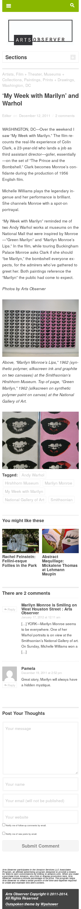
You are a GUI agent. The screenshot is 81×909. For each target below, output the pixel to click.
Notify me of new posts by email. (21, 833)
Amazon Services (45, 869)
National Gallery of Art (24, 499)
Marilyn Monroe (58, 483)
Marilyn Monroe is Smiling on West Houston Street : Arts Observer (49, 608)
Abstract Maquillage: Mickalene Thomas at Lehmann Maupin (60, 565)
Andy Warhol (33, 475)
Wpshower (49, 904)
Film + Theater (29, 74)
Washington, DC (16, 85)
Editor (6, 115)
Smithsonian (62, 499)
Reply (11, 609)
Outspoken (14, 904)
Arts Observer (17, 893)
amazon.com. (54, 873)
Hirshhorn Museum (21, 483)
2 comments (65, 115)
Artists (8, 74)
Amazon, (24, 876)
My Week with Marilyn (24, 491)
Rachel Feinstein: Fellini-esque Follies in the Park (19, 561)
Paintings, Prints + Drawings (49, 79)
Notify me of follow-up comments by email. (26, 825)
